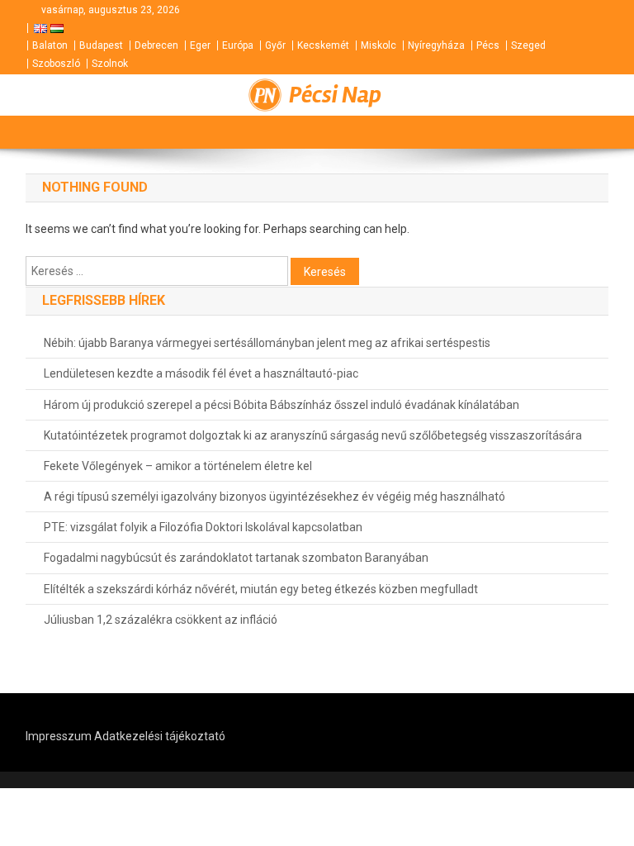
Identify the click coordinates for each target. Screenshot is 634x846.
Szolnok (110, 63)
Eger (200, 45)
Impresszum (59, 736)
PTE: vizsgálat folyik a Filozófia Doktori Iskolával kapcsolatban (203, 527)
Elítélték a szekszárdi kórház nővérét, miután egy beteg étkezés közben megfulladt (261, 589)
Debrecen (156, 45)
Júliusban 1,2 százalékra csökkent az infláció (160, 619)
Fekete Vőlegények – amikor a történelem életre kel (178, 466)
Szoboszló (56, 63)
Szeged (528, 45)
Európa (237, 45)
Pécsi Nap (335, 95)
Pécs (487, 45)
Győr (275, 45)
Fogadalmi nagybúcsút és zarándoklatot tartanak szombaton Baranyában (236, 557)
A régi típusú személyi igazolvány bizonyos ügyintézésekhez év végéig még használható (274, 496)
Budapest (101, 45)
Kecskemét (323, 45)
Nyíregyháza (436, 45)
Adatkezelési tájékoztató (159, 736)
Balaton (50, 45)
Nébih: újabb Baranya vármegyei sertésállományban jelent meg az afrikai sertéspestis (267, 342)
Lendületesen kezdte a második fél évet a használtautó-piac (201, 373)
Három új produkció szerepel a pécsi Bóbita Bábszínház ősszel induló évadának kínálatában (281, 404)
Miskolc (378, 45)
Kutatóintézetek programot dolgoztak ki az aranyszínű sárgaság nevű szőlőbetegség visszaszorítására (313, 435)
